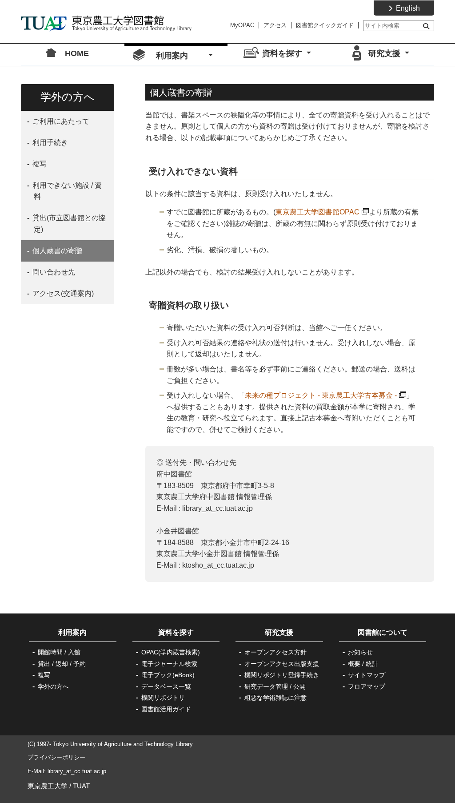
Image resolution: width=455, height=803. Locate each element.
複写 (39, 164)
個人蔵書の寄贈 (56, 250)
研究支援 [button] (385, 53)
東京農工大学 (48, 786)
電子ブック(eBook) (168, 674)
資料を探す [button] (283, 53)
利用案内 (79, 632)
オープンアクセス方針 (275, 652)
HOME (77, 53)
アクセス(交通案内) (62, 293)
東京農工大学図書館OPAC (317, 212)
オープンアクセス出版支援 (281, 663)
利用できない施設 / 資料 (66, 191)
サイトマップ (366, 674)
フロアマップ (366, 686)
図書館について (382, 632)
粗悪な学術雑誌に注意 (275, 697)
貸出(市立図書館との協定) (68, 223)
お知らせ (360, 652)
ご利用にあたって (60, 121)
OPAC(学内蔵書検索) (170, 652)
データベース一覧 (166, 686)
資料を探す (176, 632)
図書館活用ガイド (166, 709)
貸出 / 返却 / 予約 (62, 663)
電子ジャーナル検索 (169, 663)
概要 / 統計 (363, 663)
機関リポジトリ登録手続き (281, 674)
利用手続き (49, 142)
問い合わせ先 (53, 272)
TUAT (81, 786)
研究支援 (279, 632)
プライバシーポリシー (56, 757)
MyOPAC (242, 25)
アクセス (275, 25)
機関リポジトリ (163, 697)
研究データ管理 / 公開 (275, 686)
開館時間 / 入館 (59, 652)
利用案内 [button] (181, 55)
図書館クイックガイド (325, 25)
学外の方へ (53, 686)
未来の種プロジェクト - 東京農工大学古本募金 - (321, 395)
